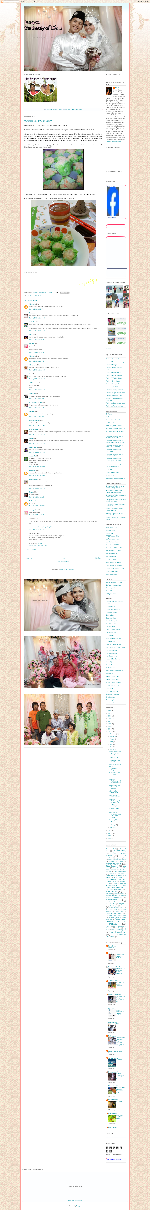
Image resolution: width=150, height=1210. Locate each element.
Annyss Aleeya (33, 447)
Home (63, 558)
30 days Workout (111, 594)
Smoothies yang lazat (112, 694)
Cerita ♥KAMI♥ (113, 864)
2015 (109, 726)
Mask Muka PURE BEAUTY (114, 548)
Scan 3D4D (109, 469)
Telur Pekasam (110, 697)
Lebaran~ (123, 906)
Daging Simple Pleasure (113, 629)
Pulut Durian (109, 688)
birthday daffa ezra (116, 861)
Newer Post (29, 558)
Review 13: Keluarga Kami (114, 395)
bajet (124, 858)
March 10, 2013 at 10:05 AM (37, 466)
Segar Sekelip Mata (112, 571)
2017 (109, 721)
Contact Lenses (110, 530)
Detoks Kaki (109, 533)
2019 (109, 716)
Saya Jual (109, 928)
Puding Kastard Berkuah (113, 682)
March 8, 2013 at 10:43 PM (37, 330)
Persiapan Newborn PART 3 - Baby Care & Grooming (114, 446)
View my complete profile (113, 141)
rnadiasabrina (112, 1022)
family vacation (110, 875)
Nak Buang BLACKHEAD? (114, 550)
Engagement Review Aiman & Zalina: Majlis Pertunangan (115, 491)
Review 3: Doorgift (111, 365)
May (111, 744)
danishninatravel (117, 868)
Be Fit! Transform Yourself (114, 582)
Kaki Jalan (111, 891)
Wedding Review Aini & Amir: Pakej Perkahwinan (114, 514)
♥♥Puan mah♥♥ (113, 1058)
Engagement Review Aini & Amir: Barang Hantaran (116, 496)
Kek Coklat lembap (111, 650)
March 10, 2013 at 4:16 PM (37, 488)
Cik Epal (111, 1008)
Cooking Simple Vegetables (46, 527)
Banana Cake (110, 615)
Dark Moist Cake (111, 632)
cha (30, 313)
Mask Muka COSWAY (112, 545)
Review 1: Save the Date (113, 359)
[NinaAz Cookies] (113, 215)
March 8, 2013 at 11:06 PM (36, 339)
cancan (40, 543)
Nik (30, 374)
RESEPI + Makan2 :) (34, 295)
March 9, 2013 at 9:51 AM (36, 398)
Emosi (110, 1053)
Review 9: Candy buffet (113, 384)
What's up (111, 947)
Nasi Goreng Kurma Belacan (114, 670)
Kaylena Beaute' (111, 895)
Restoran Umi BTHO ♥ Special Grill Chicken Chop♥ (115, 815)
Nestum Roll (109, 673)
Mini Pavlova (110, 665)
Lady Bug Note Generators (75, 1200)
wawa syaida (33, 510)
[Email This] (61, 293)
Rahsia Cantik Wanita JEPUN (115, 568)
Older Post (98, 558)
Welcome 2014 (120, 338)
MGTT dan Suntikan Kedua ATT (115, 428)
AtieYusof (32, 456)
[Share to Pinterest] (68, 293)
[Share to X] (65, 293)
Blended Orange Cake (112, 621)
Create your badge (111, 217)
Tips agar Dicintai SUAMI (114, 761)
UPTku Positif (110, 475)
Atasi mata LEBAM (112, 527)
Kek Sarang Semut (111, 656)
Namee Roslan (112, 1113)
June (111, 741)
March (112, 749)
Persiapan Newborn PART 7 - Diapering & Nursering (114, 465)
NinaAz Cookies (111, 186)
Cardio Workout (110, 591)
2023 (109, 711)
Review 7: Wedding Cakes (114, 378)
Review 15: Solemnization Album (116, 403)
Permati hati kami (113, 913)
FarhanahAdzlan (34, 429)
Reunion (108, 926)
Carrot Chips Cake (111, 624)
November (113, 736)
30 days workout (111, 849)
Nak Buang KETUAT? (112, 553)
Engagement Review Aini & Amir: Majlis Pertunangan (116, 500)
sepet (110, 953)
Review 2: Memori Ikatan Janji (115, 362)
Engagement (120, 873)
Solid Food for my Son (119, 930)
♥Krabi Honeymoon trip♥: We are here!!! (115, 753)
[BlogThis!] (63, 293)
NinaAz (31, 334)
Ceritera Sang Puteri (114, 994)
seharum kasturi (34, 420)
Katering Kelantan (119, 893)
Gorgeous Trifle (110, 641)
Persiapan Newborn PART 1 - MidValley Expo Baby (114, 437)
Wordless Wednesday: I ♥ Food (114, 768)
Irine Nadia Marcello (114, 967)
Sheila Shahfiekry (113, 1086)
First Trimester (110, 423)
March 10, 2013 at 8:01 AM (37, 443)
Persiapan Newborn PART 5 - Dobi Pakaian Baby (114, 455)
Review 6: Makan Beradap (114, 375)
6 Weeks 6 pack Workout (113, 585)
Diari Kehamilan (120, 872)
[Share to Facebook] (67, 293)
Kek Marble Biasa (111, 653)
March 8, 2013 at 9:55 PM (36, 309)
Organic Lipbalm (111, 559)
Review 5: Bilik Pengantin (113, 372)
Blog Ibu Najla (112, 1127)
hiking (115, 883)
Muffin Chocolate (111, 668)
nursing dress (119, 911)
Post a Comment (32, 549)
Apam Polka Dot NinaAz (113, 609)
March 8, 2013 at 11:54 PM (36, 361)
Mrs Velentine (33, 501)
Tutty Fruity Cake (111, 700)
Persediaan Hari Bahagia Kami (116, 915)
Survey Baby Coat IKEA (113, 472)
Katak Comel (33, 383)
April (111, 747)
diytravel (112, 873)
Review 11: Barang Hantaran (114, 390)
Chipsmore (32, 365)
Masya (31, 492)
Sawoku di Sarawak (118, 926)
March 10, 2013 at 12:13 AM (37, 425)
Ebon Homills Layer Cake (113, 638)
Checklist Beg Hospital (113, 420)
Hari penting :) (120, 877)
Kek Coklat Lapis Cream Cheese (115, 647)
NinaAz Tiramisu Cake (112, 679)
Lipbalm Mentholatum (112, 542)
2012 (109, 830)
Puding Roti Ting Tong (112, 685)
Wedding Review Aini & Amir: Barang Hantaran (114, 509)
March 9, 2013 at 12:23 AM (37, 379)
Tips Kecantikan (117, 932)
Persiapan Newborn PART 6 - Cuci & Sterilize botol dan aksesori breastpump (114, 460)
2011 (109, 833)
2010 (109, 836)
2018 (109, 718)
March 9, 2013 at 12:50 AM (37, 390)
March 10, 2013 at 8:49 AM (37, 452)
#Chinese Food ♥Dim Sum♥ (113, 791)
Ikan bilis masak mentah (113, 644)
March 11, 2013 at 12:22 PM (37, 506)
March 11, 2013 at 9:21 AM (36, 497)
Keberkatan (111, 899)
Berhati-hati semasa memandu (117, 859)
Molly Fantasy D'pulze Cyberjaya (120, 984)
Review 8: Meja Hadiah (113, 381)
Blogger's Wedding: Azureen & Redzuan (115, 786)
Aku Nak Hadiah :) (119, 851)
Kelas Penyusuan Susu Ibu (114, 425)
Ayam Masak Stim (111, 612)
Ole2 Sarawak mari (115, 764)
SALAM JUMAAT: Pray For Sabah (114, 796)
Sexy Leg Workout (111, 588)
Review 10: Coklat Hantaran (114, 387)
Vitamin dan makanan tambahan (115, 478)
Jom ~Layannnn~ (116, 889)
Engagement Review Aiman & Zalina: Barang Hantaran (115, 487)
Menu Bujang (110, 662)
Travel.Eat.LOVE (114, 757)
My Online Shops (111, 909)
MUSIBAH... (119, 1060)
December (113, 734)
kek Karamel (110, 703)
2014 (109, 729)
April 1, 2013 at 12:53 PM (36, 529)
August (112, 739)
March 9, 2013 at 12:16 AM (37, 370)
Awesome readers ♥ (115, 777)
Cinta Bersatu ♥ (112, 866)
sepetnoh (118, 928)
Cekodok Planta (111, 627)
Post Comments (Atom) (67, 569)
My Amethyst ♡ (113, 1072)
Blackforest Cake (111, 618)
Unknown (31, 304)
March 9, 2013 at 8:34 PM (36, 416)
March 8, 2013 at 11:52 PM (36, 352)
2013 (109, 731)
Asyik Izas (32, 393)
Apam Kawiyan (110, 606)
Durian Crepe (110, 635)
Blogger (78, 1206)
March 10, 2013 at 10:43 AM (37, 475)
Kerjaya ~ (122, 904)
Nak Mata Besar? (111, 556)
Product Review (114, 917)
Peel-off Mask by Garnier (113, 562)
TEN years (119, 1024)
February (112, 825)
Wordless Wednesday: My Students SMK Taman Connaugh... (115, 803)
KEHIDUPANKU (113, 1099)
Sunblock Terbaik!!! (112, 574)
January (112, 827)
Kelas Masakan (111, 904)
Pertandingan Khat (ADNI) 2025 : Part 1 (120, 956)
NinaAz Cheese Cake (112, 676)
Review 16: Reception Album (114, 406)
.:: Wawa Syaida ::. (114, 981)
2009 (109, 838)
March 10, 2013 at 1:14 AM (37, 434)
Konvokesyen (113, 905)
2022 (109, 713)
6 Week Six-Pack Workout (114, 773)
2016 (109, 724)
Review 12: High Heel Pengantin (115, 393)
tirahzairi (31, 343)
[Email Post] (57, 292)
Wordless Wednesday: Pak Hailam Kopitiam (115, 781)
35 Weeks (109, 417)
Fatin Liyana (112, 1036)
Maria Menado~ (33, 479)
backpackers (118, 858)
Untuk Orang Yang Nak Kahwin (119, 1116)
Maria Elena (112, 946)
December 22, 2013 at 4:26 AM (38, 546)
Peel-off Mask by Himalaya (114, 565)
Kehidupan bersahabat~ (114, 902)
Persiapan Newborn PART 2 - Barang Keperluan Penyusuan (115, 441)
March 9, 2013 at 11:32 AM (36, 407)
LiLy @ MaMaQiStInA (35, 402)
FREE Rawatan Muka (112, 536)
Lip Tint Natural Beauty (113, 539)
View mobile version (63, 561)
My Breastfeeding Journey (116, 907)
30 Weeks (109, 414)
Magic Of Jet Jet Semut (115, 1051)
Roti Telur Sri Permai (112, 691)
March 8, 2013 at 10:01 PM (37, 318)
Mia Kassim (32, 470)
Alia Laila (31, 322)
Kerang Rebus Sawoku (113, 659)
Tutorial (113, 934)
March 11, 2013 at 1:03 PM (36, 515)
